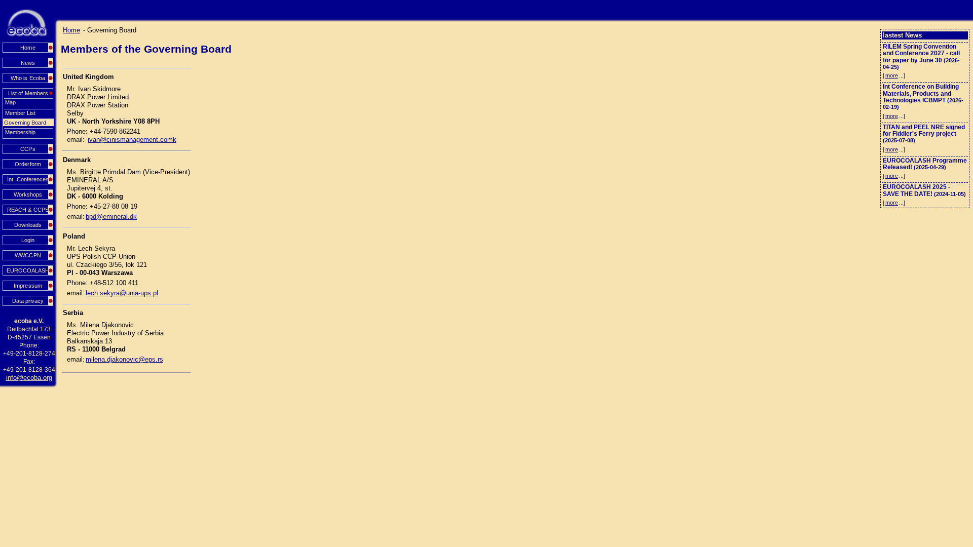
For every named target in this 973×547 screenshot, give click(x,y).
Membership (20, 132)
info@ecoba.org (29, 377)
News (28, 63)
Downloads (28, 225)
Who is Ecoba (28, 78)
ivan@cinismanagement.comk (132, 139)
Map (10, 102)
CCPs (27, 149)
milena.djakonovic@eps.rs (124, 359)
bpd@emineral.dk (111, 216)
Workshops (28, 194)
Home (27, 48)
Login (27, 240)
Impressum (28, 286)
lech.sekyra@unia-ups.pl (122, 293)
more (891, 75)
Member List (20, 113)
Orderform (28, 164)
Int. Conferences (27, 179)
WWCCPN (28, 255)
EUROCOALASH (28, 270)
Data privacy (28, 301)
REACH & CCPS (27, 210)
